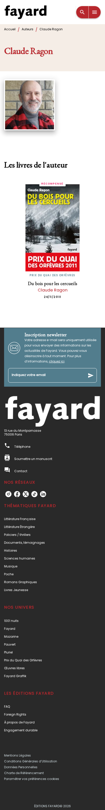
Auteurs (27, 29)
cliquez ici (56, 361)
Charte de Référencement (24, 773)
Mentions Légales (17, 755)
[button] (52, 519)
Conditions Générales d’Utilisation (30, 761)
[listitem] (8, 494)
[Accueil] (25, 12)
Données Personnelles (20, 767)
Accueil (10, 29)
